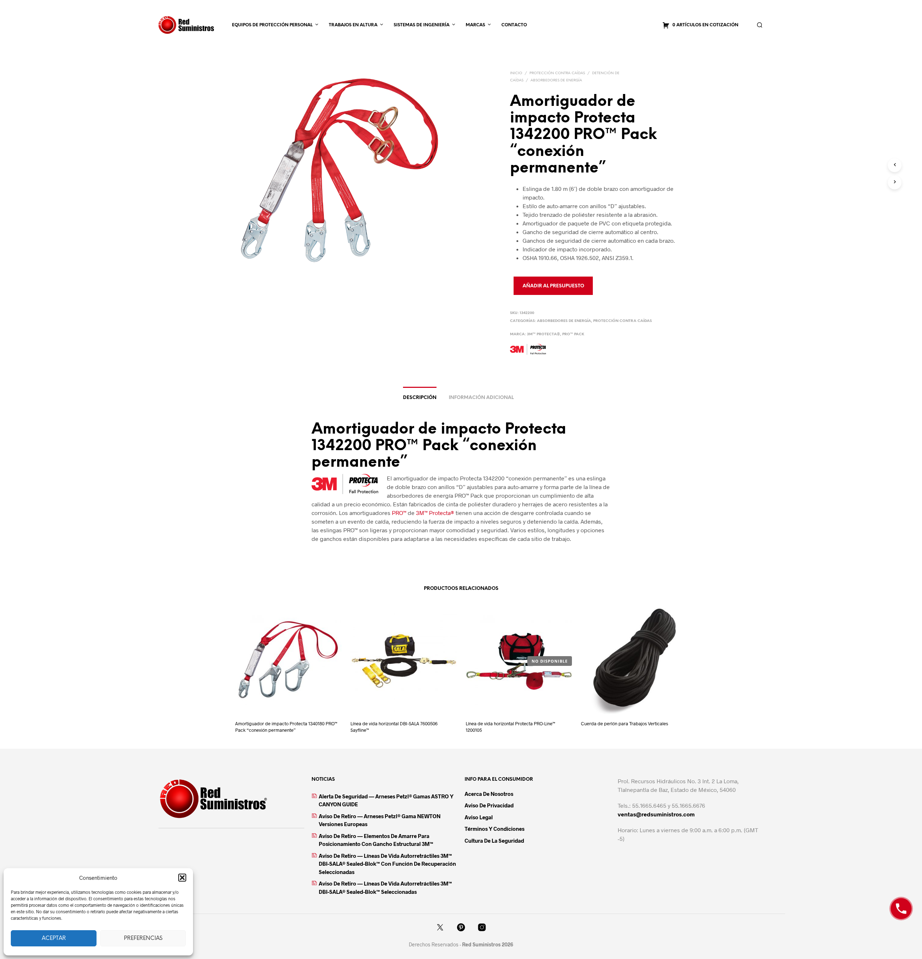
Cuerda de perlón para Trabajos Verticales (624, 723)
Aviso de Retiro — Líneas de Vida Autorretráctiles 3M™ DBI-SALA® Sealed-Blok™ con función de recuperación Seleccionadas (387, 863)
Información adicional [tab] (481, 397)
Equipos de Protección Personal (272, 25)
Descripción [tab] (420, 397)
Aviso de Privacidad (489, 805)
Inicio (516, 73)
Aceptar (54, 938)
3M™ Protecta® (543, 334)
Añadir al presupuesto (553, 286)
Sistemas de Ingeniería (421, 25)
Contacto (514, 25)
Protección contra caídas (557, 73)
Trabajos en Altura (353, 25)
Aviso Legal (479, 817)
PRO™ (399, 512)
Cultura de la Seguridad (494, 840)
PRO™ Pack (573, 334)
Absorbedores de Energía (556, 80)
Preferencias (143, 938)
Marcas (475, 25)
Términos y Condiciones (494, 828)
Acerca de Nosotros (489, 793)
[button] (182, 877)
